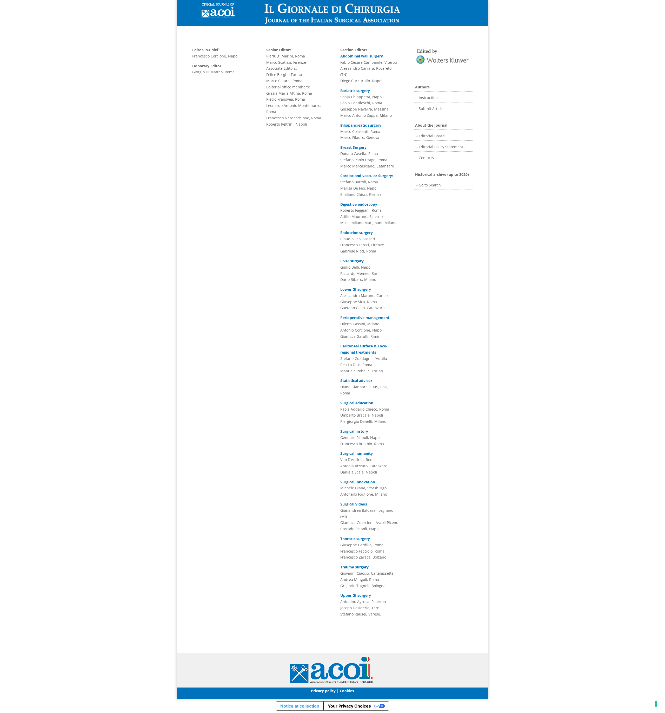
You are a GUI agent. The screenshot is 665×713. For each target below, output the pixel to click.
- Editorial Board (430, 135)
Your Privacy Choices (349, 706)
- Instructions (427, 97)
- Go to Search (428, 185)
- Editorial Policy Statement (439, 146)
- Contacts (424, 157)
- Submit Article (429, 108)
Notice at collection (299, 706)
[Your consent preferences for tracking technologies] (656, 704)
